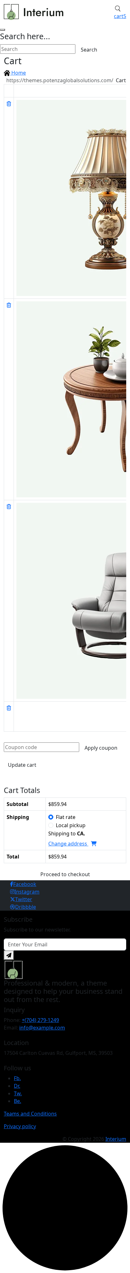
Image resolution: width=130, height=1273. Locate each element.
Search (89, 49)
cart (120, 16)
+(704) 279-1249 (40, 1020)
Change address (68, 843)
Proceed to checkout (65, 874)
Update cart (22, 764)
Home (18, 72)
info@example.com (42, 1027)
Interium (115, 1138)
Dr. (17, 1085)
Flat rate (65, 817)
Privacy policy (20, 1126)
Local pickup (71, 825)
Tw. (18, 1093)
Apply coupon (101, 747)
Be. (17, 1101)
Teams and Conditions (30, 1113)
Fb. (17, 1078)
